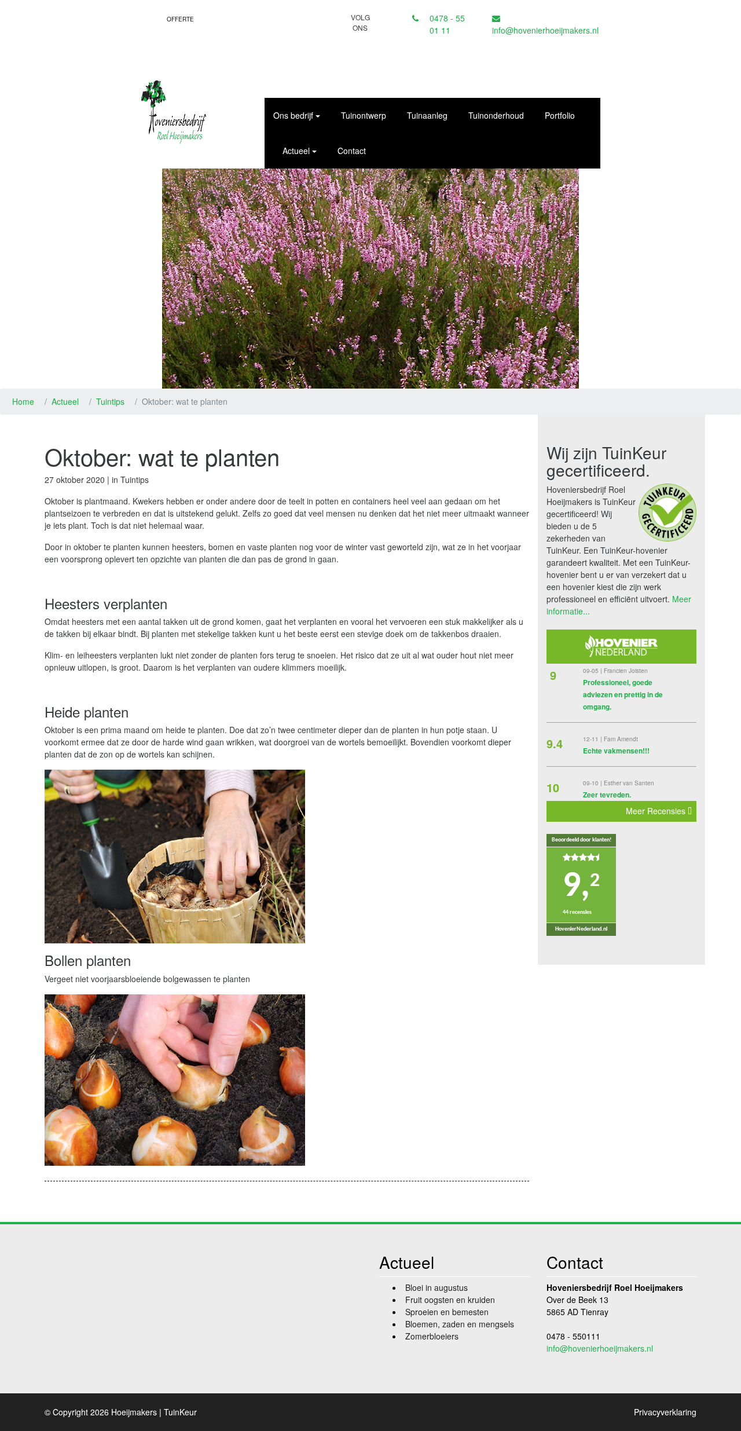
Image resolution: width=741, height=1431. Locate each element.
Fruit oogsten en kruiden (450, 1299)
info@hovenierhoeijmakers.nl (545, 30)
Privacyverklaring (665, 1412)
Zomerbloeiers (431, 1336)
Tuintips (110, 401)
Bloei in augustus (436, 1287)
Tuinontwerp (363, 115)
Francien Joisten (626, 671)
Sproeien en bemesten (447, 1311)
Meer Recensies (657, 811)
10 (552, 787)
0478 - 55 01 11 (447, 24)
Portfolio (560, 115)
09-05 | (593, 671)
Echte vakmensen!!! (616, 750)
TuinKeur (180, 1412)
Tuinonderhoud (496, 115)
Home (23, 401)
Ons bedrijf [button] (293, 115)
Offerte (180, 19)
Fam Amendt (621, 739)
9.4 (554, 743)
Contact (352, 150)
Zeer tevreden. (607, 794)
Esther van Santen (629, 783)
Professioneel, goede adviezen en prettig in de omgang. (623, 694)
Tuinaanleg (427, 115)
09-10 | (593, 783)
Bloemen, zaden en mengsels (459, 1324)
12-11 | (593, 739)
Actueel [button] (296, 150)
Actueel (65, 401)
